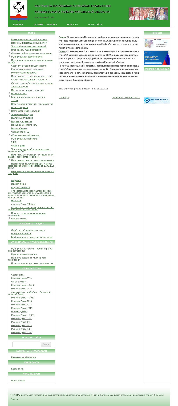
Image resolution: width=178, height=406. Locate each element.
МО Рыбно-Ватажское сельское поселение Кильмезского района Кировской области (73, 8)
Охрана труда (18, 146)
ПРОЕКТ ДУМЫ (19, 311)
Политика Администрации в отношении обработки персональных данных (31, 156)
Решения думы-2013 (21, 278)
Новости (72, 24)
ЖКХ (13, 142)
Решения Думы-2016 (21, 301)
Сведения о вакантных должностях (28, 66)
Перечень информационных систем (29, 43)
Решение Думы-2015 (21, 289)
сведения (16, 180)
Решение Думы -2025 (21, 332)
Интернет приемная (45, 24)
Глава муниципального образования (29, 39)
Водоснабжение (19, 128)
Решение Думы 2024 (21, 329)
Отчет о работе (19, 282)
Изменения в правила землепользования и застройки (31, 172)
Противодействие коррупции (25, 111)
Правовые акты (19, 93)
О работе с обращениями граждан (28, 230)
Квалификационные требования (27, 69)
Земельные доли (19, 86)
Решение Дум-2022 (20, 322)
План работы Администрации (26, 50)
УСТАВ (14, 100)
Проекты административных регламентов (32, 104)
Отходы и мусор (19, 219)
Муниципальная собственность (26, 57)
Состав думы (17, 275)
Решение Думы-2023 (21, 325)
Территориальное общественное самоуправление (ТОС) (29, 150)
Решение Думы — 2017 (22, 298)
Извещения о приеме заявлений (27, 90)
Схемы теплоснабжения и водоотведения (32, 83)
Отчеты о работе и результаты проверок (31, 53)
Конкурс (64, 97)
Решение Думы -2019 (21, 308)
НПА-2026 (16, 200)
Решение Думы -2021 (21, 318)
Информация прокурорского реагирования (32, 160)
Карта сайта (95, 24)
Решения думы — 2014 (22, 285)
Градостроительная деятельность (28, 97)
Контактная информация (23, 357)
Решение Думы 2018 (21, 305)
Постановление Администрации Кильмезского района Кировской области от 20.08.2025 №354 (31, 166)
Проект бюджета (19, 107)
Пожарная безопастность (24, 125)
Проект (62, 37)
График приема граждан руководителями (31, 237)
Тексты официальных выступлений (28, 46)
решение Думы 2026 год (23, 204)
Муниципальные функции (24, 254)
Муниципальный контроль (24, 139)
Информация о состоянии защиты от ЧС (31, 76)
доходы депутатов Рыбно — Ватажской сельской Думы (29, 293)
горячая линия (18, 184)
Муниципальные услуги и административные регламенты (30, 250)
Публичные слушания (22, 118)
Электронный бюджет (22, 114)
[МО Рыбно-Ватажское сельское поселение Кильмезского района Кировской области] (19, 21)
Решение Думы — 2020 (22, 315)
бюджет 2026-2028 (20, 187)
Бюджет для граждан (21, 121)
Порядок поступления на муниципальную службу (30, 61)
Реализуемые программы (24, 73)
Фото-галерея (18, 380)
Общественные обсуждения (25, 135)
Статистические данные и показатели (30, 80)
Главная (18, 24)
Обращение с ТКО (20, 132)
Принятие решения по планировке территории (27, 214)
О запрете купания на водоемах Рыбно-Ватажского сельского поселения (31, 208)
